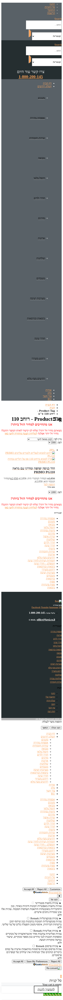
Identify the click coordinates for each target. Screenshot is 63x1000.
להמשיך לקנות (46, 989)
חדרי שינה (39, 338)
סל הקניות (50, 7)
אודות (49, 390)
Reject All (42, 889)
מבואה (41, 158)
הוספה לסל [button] (49, 484)
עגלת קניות (51, 700)
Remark (34, 918)
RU (50, 399)
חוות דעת (51, 711)
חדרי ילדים (39, 198)
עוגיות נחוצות (51, 903)
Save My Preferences (37, 961)
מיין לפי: (57, 439)
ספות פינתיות (48, 584)
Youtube (45, 607)
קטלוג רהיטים (44, 86)
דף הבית (47, 83)
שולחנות (40, 258)
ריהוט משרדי (38, 358)
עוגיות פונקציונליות (48, 918)
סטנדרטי (39, 903)
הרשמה (51, 13)
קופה (53, 704)
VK (60, 607)
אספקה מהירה (37, 117)
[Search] (30, 33)
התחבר (51, 10)
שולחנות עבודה (56, 678)
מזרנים (41, 218)
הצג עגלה (55, 727)
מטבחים (40, 278)
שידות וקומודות (37, 138)
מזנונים (41, 97)
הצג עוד (54, 899)
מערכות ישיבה (37, 298)
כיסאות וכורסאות (36, 318)
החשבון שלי (50, 697)
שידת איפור (49, 536)
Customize (55, 889)
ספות (52, 581)
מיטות (52, 548)
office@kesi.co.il (46, 619)
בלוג (50, 393)
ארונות (41, 238)
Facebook (36, 607)
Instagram (53, 607)
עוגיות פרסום (51, 946)
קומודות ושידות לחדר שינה (41, 560)
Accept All (29, 889)
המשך (45, 727)
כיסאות (51, 587)
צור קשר (47, 396)
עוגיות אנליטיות (50, 930)
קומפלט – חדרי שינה (44, 563)
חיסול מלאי (39, 178)
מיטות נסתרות (47, 530)
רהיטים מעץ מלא (36, 378)
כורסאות (50, 578)
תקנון (52, 4)
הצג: (59, 442)
